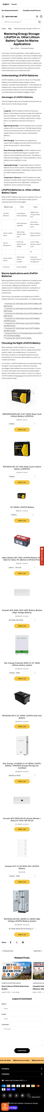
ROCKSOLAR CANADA (15, 1103)
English (6, 4)
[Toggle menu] (3, 16)
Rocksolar (19, 376)
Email (4, 1014)
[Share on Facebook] (10, 942)
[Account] (37, 16)
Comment (5, 1024)
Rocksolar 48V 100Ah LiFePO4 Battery (18, 338)
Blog (9, 28)
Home (4, 28)
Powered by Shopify (31, 1103)
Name (4, 1004)
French (14, 4)
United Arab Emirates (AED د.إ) (15, 1080)
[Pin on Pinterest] (22, 942)
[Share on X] (16, 942)
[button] (42, 556)
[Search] (39, 22)
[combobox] (22, 21)
